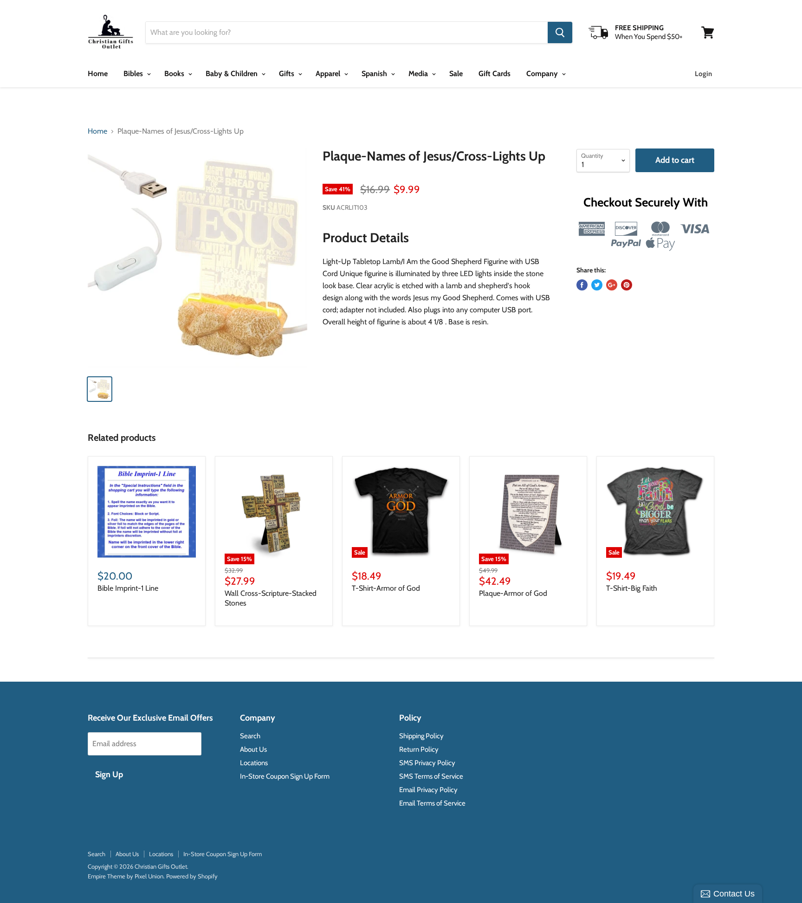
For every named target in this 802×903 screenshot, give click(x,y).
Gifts (287, 73)
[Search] (560, 32)
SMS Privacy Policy (427, 763)
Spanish (375, 73)
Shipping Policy (421, 736)
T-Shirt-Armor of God (386, 588)
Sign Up (109, 774)
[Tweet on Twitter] (596, 284)
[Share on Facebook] (582, 284)
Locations (254, 763)
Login (703, 74)
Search (250, 736)
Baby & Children (232, 73)
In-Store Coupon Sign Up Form (285, 776)
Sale (456, 73)
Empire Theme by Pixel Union (125, 876)
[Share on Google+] (611, 284)
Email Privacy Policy (428, 790)
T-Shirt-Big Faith (631, 588)
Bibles (134, 73)
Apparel (329, 73)
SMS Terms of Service (431, 776)
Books (175, 73)
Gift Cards (495, 73)
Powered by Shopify (192, 876)
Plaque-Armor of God (513, 593)
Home (98, 73)
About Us (253, 749)
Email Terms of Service (432, 803)
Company (543, 73)
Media (419, 73)
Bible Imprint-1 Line (127, 588)
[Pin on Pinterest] (626, 284)
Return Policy (419, 749)
